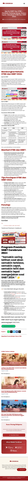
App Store (19, 293)
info (2, 223)
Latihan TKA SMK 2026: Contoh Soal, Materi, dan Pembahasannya (14, 368)
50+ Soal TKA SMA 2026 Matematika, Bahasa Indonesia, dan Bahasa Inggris (12, 414)
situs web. (18, 297)
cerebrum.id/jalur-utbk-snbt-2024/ (12, 225)
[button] (24, 3)
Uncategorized (22, 19)
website (13, 294)
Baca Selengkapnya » (5, 373)
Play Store (12, 293)
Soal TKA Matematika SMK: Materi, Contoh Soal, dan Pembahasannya (13, 391)
